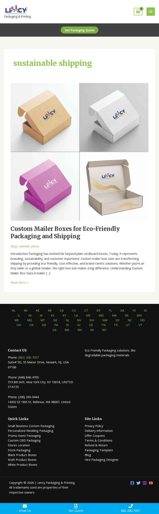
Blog (14, 246)
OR (44, 325)
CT (86, 310)
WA (67, 330)
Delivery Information (99, 431)
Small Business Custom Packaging (31, 426)
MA (114, 315)
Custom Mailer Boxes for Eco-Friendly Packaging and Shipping (65, 232)
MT (42, 320)
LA (76, 315)
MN (139, 315)
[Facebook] (132, 483)
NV (79, 320)
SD (91, 325)
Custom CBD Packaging (24, 440)
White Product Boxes (22, 464)
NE (55, 320)
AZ (38, 310)
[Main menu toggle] (151, 11)
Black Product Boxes (22, 455)
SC (79, 325)
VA (54, 330)
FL (110, 310)
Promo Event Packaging (24, 435)
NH (91, 320)
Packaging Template (99, 450)
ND (142, 320)
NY (117, 320)
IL (19, 315)
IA (41, 315)
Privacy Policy (94, 426)
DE (98, 310)
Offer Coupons (95, 435)
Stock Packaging (19, 450)
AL (14, 310)
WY (104, 330)
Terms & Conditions (98, 440)
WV (79, 330)
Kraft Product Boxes (22, 459)
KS (52, 315)
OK (31, 325)
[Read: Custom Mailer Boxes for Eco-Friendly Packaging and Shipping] (79, 151)
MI (126, 315)
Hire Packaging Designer (102, 459)
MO (29, 320)
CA (62, 310)
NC (130, 320)
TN (103, 325)
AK (26, 310)
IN (29, 315)
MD (101, 315)
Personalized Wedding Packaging (30, 431)
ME (88, 315)
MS (16, 320)
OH (19, 325)
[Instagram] (145, 483)
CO (74, 310)
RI (67, 325)
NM (104, 320)
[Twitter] (138, 483)
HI (134, 310)
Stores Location (19, 445)
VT (140, 325)
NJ (67, 320)
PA (56, 325)
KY (64, 315)
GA (122, 310)
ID (145, 310)
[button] (79, 30)
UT (128, 325)
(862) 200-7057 (28, 357)
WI (92, 330)
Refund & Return (96, 445)
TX (116, 325)
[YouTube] (151, 483)
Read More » (19, 282)
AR (50, 310)
